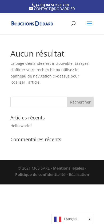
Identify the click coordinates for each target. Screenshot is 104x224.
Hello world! (21, 125)
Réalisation (79, 174)
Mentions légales (68, 168)
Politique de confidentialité (40, 174)
